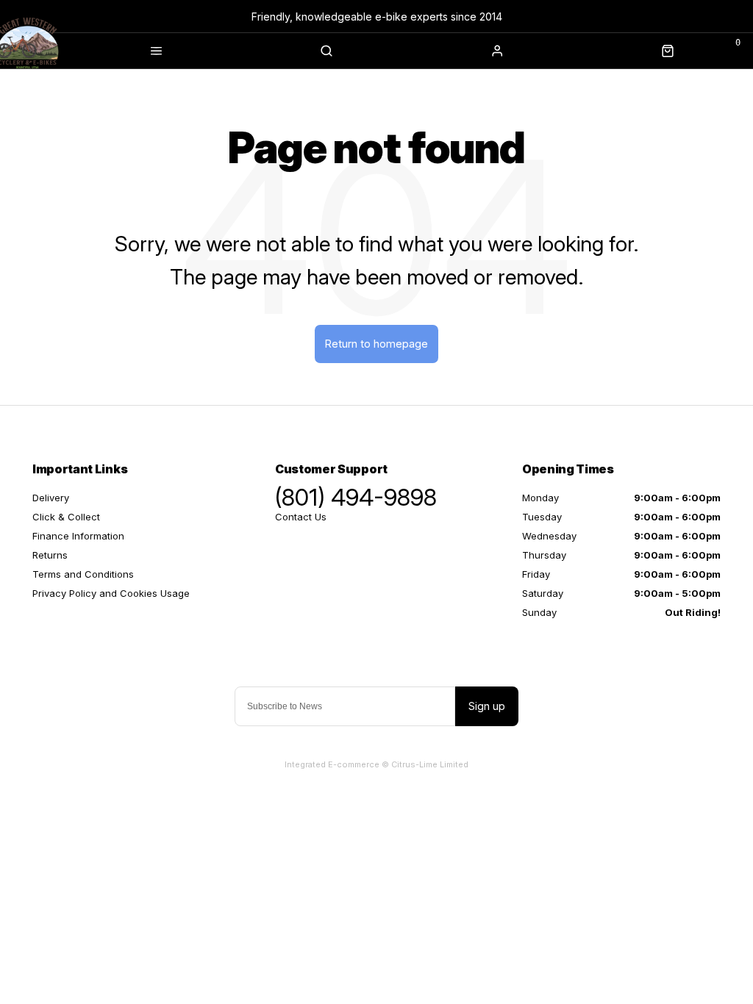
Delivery (50, 497)
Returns (50, 555)
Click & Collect (66, 517)
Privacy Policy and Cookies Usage (111, 593)
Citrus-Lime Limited (429, 764)
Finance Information (78, 536)
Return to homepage (376, 343)
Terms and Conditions (83, 574)
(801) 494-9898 (356, 497)
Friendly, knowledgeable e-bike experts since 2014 (376, 16)
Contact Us (300, 517)
